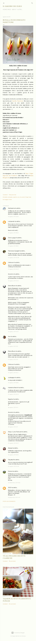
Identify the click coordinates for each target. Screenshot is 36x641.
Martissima (11, 208)
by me (19, 197)
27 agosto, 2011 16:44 (13, 372)
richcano (23, 636)
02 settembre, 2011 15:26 (14, 482)
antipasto (10, 197)
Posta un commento (9, 501)
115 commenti (12, 561)
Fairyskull (11, 459)
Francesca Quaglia (13, 251)
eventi (23, 197)
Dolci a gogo (12, 238)
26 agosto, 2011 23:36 (13, 216)
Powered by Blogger (19, 632)
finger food (28, 197)
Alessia (10, 448)
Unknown (11, 262)
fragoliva (10, 399)
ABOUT (14, 9)
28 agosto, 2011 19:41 (13, 407)
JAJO (9, 487)
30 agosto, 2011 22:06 (13, 466)
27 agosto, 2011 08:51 (13, 246)
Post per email (12, 194)
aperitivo (15, 197)
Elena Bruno (12, 285)
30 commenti (12, 604)
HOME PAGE (7, 9)
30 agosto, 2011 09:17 (13, 443)
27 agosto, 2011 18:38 (13, 382)
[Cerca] (32, 2)
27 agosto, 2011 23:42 (13, 394)
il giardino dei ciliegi (12, 6)
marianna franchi (13, 387)
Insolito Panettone (17, 101)
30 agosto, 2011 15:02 (13, 454)
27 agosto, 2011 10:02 (13, 280)
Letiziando (11, 221)
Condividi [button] (5, 194)
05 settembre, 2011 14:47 (14, 497)
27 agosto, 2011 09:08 (13, 257)
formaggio (5, 199)
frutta (10, 199)
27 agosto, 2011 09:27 (13, 269)
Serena (10, 471)
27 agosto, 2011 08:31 (13, 232)
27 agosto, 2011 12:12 (13, 346)
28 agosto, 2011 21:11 (13, 427)
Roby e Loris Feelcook (15, 432)
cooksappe (11, 377)
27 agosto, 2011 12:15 (13, 359)
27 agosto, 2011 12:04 (13, 331)
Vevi (9, 336)
